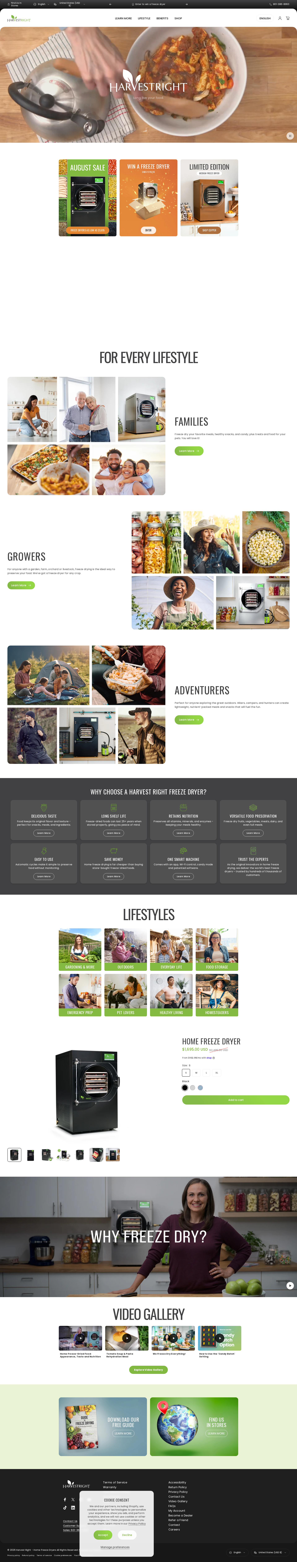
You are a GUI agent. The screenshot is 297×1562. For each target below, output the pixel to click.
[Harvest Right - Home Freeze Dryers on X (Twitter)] (73, 1499)
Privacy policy (13, 1555)
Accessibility (177, 1482)
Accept (103, 1535)
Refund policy (28, 1555)
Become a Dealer (180, 1515)
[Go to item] (14, 1155)
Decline (127, 1535)
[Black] (184, 1087)
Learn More (43, 833)
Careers (174, 1529)
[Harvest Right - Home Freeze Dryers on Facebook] (65, 1499)
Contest (174, 1525)
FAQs (172, 1506)
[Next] (186, 4)
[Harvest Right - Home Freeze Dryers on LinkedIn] (73, 1507)
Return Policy (177, 1487)
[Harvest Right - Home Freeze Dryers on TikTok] (65, 1507)
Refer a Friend (178, 1520)
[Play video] (148, 1237)
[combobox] (41, 4)
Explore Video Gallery (148, 1370)
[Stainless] (192, 1087)
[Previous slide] (22, 292)
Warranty (109, 1487)
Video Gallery (177, 1501)
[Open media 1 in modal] (87, 1091)
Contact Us (176, 1497)
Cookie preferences (63, 1555)
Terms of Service (115, 1482)
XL (216, 1072)
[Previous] (110, 4)
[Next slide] (275, 292)
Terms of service (44, 1555)
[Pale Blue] (200, 1087)
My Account (176, 1511)
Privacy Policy (137, 1523)
